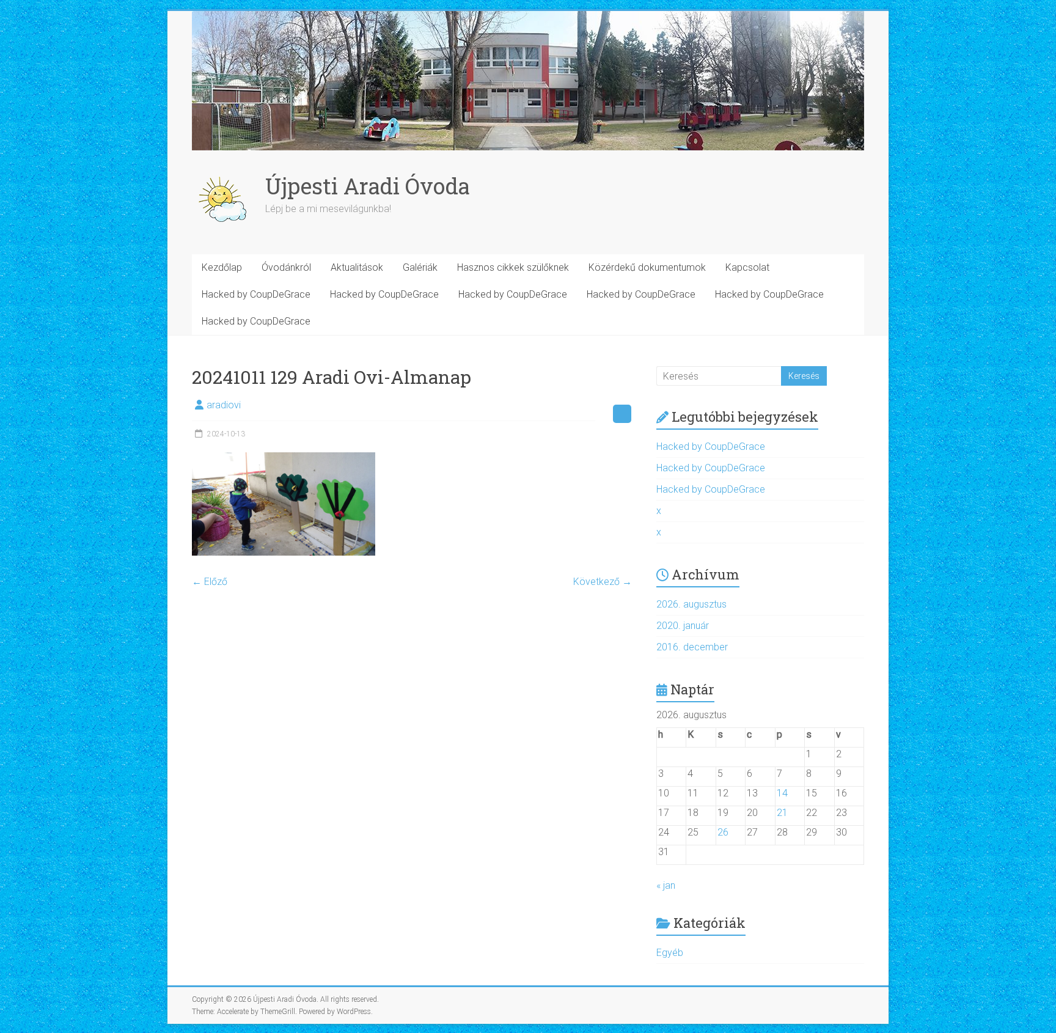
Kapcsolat (747, 267)
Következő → (602, 581)
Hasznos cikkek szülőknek (513, 267)
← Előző (209, 581)
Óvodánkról (286, 267)
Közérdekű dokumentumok (647, 267)
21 (782, 812)
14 (782, 793)
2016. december (692, 647)
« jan (665, 885)
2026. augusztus (691, 604)
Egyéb (669, 952)
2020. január (682, 625)
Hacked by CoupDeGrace (256, 294)
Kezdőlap (222, 267)
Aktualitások (357, 267)
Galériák (420, 267)
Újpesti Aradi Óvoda (367, 185)
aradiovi (224, 405)
